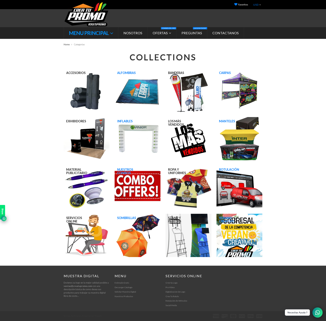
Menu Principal (89, 33)
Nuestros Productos (124, 296)
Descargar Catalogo (123, 287)
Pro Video (170, 287)
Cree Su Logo (171, 282)
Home (67, 44)
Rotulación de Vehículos (176, 300)
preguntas (194, 31)
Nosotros (132, 33)
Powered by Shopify (92, 316)
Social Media (171, 305)
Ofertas (164, 31)
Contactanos (225, 33)
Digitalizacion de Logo (175, 291)
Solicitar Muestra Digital (125, 291)
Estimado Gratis (122, 282)
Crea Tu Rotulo (172, 296)
